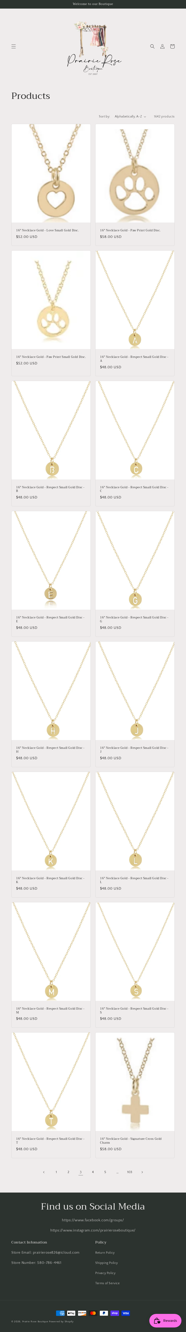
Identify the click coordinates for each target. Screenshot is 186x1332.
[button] (14, 46)
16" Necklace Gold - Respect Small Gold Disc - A (134, 359)
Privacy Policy (105, 1273)
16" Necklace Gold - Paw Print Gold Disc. (130, 230)
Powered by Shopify (61, 1321)
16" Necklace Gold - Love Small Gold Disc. (47, 230)
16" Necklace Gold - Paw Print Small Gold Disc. (51, 357)
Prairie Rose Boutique (35, 1321)
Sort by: (104, 116)
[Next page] (142, 1172)
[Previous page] (44, 1172)
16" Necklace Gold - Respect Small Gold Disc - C (134, 489)
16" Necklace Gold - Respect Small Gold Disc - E (50, 619)
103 (129, 1172)
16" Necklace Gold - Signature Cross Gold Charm (131, 1141)
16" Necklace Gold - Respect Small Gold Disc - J (134, 750)
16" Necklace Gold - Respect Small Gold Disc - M (50, 1011)
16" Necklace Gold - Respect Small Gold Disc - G (134, 619)
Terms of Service (107, 1283)
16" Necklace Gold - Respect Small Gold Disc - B (50, 489)
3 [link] (81, 1172)
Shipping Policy (106, 1263)
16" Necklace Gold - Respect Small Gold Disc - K (50, 880)
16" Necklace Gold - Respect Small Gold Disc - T (50, 1141)
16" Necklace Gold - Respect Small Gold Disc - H (50, 750)
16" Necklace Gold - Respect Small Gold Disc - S (134, 1011)
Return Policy (105, 1253)
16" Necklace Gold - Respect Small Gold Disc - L (134, 880)
